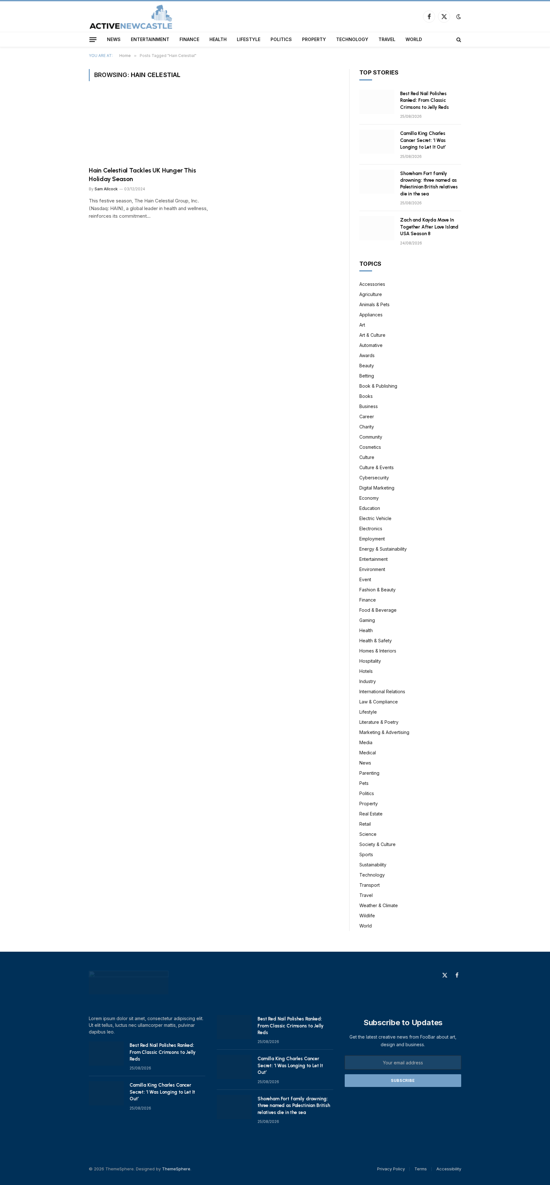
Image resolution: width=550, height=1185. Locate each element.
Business (368, 406)
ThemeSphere (176, 1168)
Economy (369, 498)
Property (314, 39)
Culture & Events (376, 467)
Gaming (367, 620)
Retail (365, 824)
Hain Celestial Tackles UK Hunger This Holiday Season (142, 174)
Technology (352, 39)
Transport (369, 885)
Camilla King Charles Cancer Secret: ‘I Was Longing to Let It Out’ (423, 140)
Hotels (366, 671)
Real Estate (371, 813)
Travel (386, 39)
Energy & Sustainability (383, 549)
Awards (367, 355)
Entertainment (150, 39)
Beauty (366, 365)
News (114, 39)
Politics (281, 39)
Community (370, 437)
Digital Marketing (376, 487)
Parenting (369, 773)
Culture (366, 457)
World (413, 39)
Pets (364, 783)
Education (369, 508)
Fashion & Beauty (377, 589)
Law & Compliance (378, 701)
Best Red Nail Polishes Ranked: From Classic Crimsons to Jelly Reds (424, 100)
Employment (372, 538)
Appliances (371, 314)
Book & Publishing (378, 386)
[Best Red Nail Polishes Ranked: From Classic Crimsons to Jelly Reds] (376, 102)
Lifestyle (248, 39)
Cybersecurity (374, 477)
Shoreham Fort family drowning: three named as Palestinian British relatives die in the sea (429, 184)
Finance (189, 39)
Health (218, 39)
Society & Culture (377, 844)
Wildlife (367, 915)
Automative (371, 345)
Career (366, 416)
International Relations (382, 691)
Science (368, 834)
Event (365, 579)
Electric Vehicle (375, 518)
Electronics (370, 528)
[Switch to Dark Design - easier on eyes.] (458, 16)
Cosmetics (370, 447)
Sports (366, 854)
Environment (372, 569)
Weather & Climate (378, 905)
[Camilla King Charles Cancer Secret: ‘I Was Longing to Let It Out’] (376, 142)
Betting (366, 375)
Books (366, 396)
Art (362, 325)
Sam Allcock (106, 189)
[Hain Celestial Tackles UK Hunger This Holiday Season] (148, 127)
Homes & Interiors (377, 650)
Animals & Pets (374, 304)
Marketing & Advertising (384, 732)
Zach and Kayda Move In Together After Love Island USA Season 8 (429, 226)
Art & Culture (372, 335)
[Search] (458, 39)
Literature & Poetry (378, 722)
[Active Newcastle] (131, 16)
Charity (366, 426)
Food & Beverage (378, 610)
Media (365, 742)
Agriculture (370, 294)
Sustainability (372, 864)
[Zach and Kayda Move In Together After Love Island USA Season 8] (376, 228)
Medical (367, 752)
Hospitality (370, 661)
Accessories (372, 284)
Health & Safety (375, 640)
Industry (367, 681)
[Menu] (92, 39)
